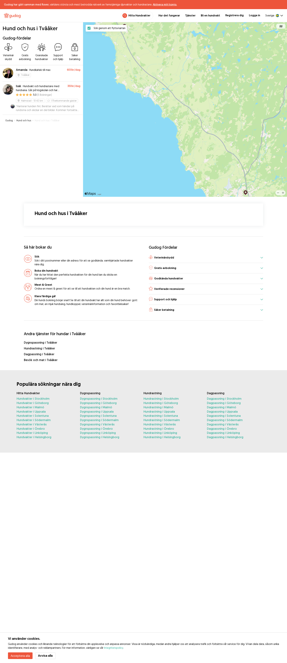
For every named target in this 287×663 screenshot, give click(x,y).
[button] (206, 258)
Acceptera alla (20, 656)
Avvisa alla (45, 656)
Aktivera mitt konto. (165, 4)
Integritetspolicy (113, 647)
